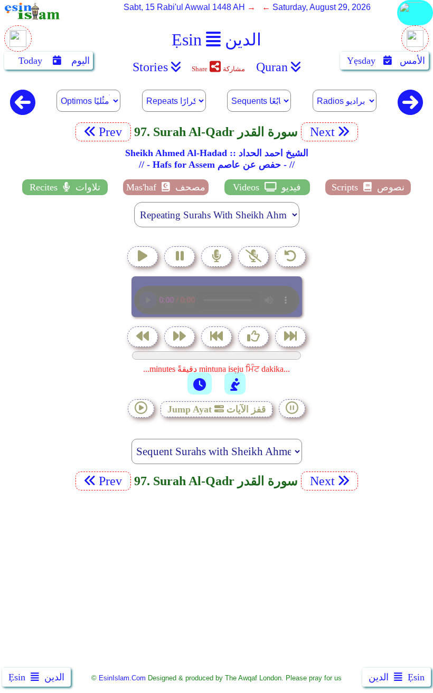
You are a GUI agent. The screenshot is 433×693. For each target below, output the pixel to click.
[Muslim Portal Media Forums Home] (18, 44)
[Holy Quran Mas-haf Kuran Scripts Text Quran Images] (415, 24)
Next (321, 132)
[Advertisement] (216, 581)
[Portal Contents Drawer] (217, 337)
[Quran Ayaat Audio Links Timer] (199, 383)
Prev (112, 132)
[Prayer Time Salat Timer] (235, 383)
